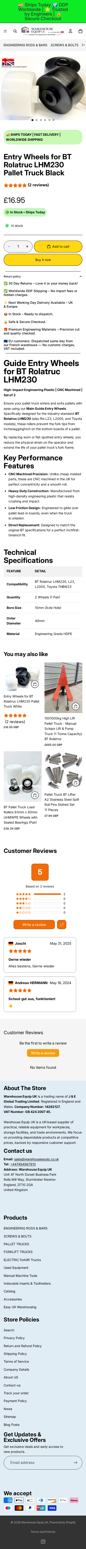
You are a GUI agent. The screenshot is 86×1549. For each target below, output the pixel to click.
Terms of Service (16, 1362)
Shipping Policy (15, 1354)
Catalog (9, 1291)
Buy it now (43, 260)
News (8, 1409)
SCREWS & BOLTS (64, 45)
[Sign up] (75, 1463)
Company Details (16, 1369)
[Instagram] (43, 1541)
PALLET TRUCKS (16, 1244)
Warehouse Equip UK (34, 1522)
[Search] (15, 31)
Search (9, 1330)
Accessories (13, 1299)
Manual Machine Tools (20, 1276)
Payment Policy (15, 1401)
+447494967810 (23, 1164)
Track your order (16, 1393)
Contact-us (12, 1385)
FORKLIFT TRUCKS (18, 1252)
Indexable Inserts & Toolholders (27, 1283)
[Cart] (80, 31)
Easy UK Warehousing (20, 1307)
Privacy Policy (14, 1338)
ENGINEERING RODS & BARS (25, 45)
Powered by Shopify (63, 1522)
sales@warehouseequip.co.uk (36, 1159)
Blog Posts (11, 1425)
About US (11, 1377)
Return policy (12, 276)
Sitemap (10, 1417)
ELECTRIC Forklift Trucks (22, 1260)
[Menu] (5, 31)
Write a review (34, 924)
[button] (61, 924)
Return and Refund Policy (23, 1346)
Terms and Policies (43, 1531)
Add (79, 706)
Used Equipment (16, 1268)
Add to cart (60, 246)
